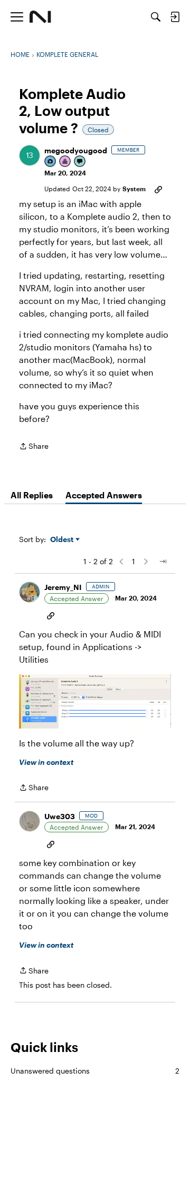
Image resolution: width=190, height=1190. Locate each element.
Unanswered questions (95, 1070)
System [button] (134, 188)
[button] (29, 155)
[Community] (40, 16)
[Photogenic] (50, 162)
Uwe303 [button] (59, 816)
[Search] (155, 17)
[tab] (31, 495)
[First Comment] (80, 162)
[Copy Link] (158, 188)
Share (34, 447)
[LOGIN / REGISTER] (174, 17)
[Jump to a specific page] (162, 561)
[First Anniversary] (65, 162)
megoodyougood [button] (75, 150)
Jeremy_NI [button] (63, 587)
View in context (46, 762)
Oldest (62, 540)
